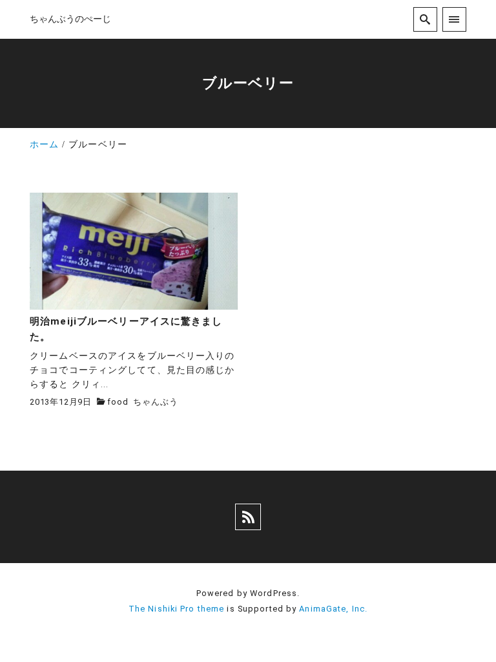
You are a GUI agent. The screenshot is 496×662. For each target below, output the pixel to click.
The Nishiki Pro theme (177, 609)
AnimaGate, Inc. (333, 609)
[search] (425, 19)
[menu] (454, 19)
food (117, 402)
